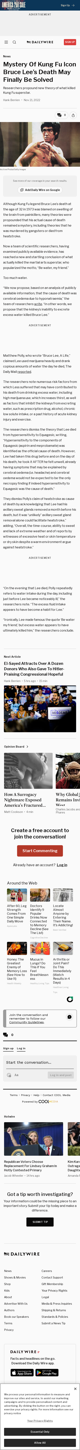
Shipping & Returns (54, 1310)
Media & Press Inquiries (57, 1303)
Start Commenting (40, 850)
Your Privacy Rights (54, 1290)
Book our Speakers (16, 1316)
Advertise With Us (16, 1303)
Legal (45, 1297)
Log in (62, 865)
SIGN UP (70, 42)
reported (24, 372)
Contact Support (52, 1277)
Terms (8, 1323)
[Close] (75, 1389)
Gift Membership (52, 1284)
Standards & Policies (55, 1316)
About (8, 1297)
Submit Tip (40, 1222)
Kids (7, 1290)
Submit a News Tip (53, 1323)
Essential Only (40, 1431)
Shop (7, 1284)
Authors (9, 1310)
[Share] (73, 115)
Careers (47, 1271)
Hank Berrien (11, 100)
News (8, 1271)
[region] (40, 1416)
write (38, 304)
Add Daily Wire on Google (42, 190)
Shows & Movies (15, 1277)
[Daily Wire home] (40, 42)
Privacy (9, 1329)
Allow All (40, 1442)
